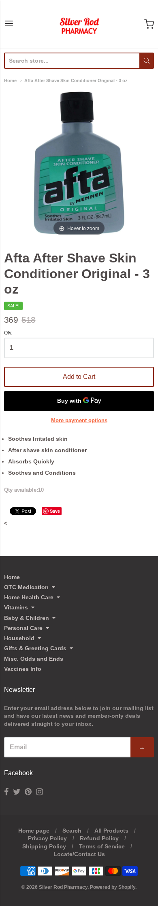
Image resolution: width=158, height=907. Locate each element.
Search (71, 830)
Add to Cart (79, 376)
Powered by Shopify (112, 887)
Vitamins (16, 607)
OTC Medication (26, 587)
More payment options (79, 420)
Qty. (8, 333)
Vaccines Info (22, 669)
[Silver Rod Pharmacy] (79, 24)
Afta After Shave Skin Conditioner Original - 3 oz (76, 80)
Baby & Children (26, 618)
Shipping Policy (44, 846)
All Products (111, 830)
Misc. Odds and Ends (33, 658)
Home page (33, 830)
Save (55, 511)
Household (19, 638)
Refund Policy (99, 838)
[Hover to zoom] (79, 162)
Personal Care (23, 628)
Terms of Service (102, 846)
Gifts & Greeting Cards (35, 648)
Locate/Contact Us (79, 854)
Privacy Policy (47, 838)
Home (10, 80)
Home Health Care (28, 597)
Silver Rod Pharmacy (63, 887)
